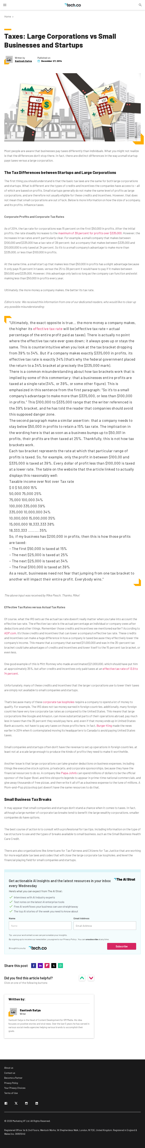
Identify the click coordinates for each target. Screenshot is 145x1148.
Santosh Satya (23, 61)
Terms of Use (11, 1093)
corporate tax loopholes (58, 702)
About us (8, 1067)
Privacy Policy (70, 939)
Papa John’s (69, 773)
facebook (33, 965)
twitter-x (53, 965)
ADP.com (10, 633)
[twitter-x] (16, 1104)
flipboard (47, 965)
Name (12, 918)
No (91, 978)
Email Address (81, 918)
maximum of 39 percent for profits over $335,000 (90, 233)
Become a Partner (13, 1077)
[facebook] (5, 1104)
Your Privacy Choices (14, 1087)
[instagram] (26, 1104)
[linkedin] (36, 1104)
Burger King (104, 725)
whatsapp (60, 965)
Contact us (9, 1072)
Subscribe (122, 946)
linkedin (40, 965)
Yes (82, 978)
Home (7, 16)
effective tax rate (48, 328)
